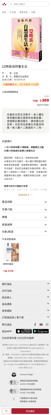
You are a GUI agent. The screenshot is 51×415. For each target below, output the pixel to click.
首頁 (4, 12)
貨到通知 (30, 411)
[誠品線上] (4, 4)
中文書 (13, 12)
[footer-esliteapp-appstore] (24, 330)
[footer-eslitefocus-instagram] (47, 324)
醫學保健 (24, 12)
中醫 (33, 12)
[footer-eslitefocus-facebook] (35, 324)
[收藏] (6, 411)
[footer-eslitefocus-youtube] (41, 324)
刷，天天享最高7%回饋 (21, 84)
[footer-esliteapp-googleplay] (41, 330)
